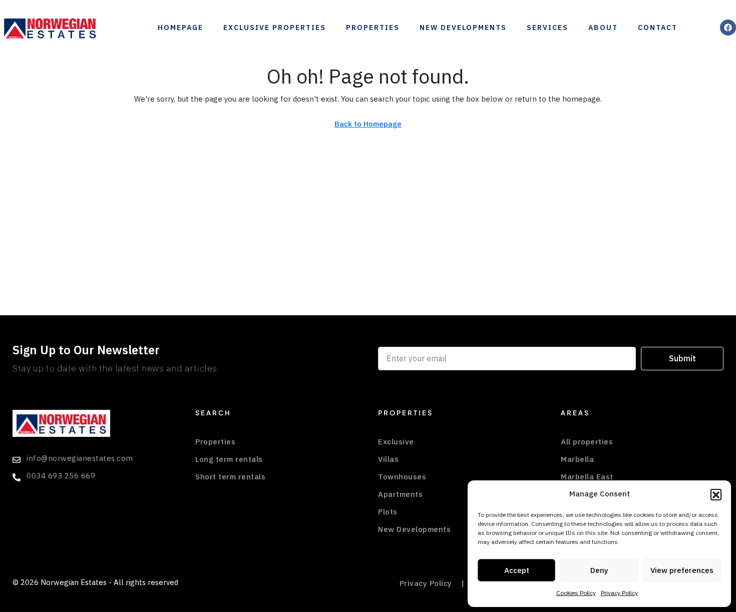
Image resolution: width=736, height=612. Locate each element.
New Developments (463, 28)
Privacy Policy (619, 592)
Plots (388, 511)
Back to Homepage (368, 124)
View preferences (681, 570)
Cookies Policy (576, 592)
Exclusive (396, 441)
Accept (516, 570)
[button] (716, 494)
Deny (599, 570)
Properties (373, 28)
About (603, 28)
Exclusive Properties (274, 28)
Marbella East (587, 476)
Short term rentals (230, 476)
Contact (657, 28)
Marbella (577, 459)
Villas (388, 459)
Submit (682, 359)
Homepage (180, 28)
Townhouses (402, 476)
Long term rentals (229, 459)
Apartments (400, 494)
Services (547, 28)
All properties (587, 441)
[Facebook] (728, 28)
